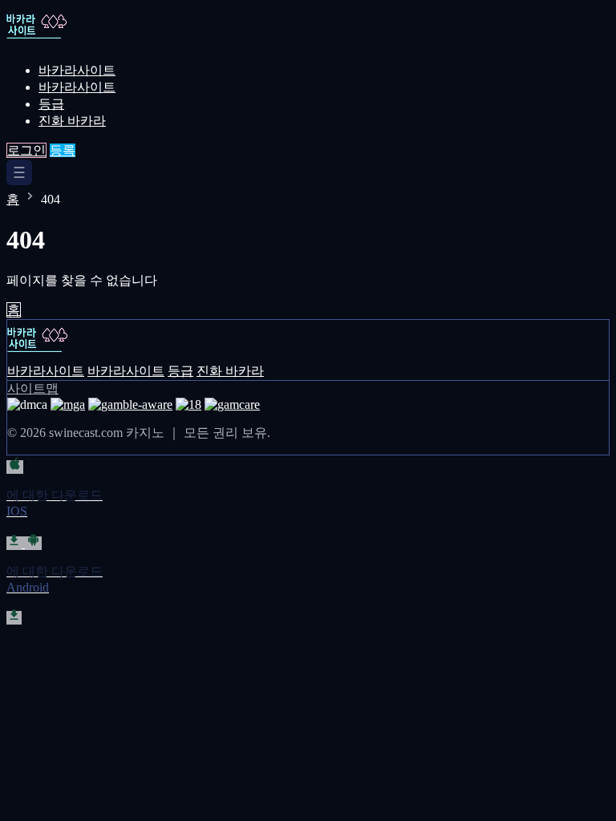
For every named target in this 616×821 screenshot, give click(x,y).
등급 (51, 104)
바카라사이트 (77, 70)
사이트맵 (33, 388)
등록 (62, 150)
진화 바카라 (72, 120)
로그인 (26, 150)
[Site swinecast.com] (62, 42)
